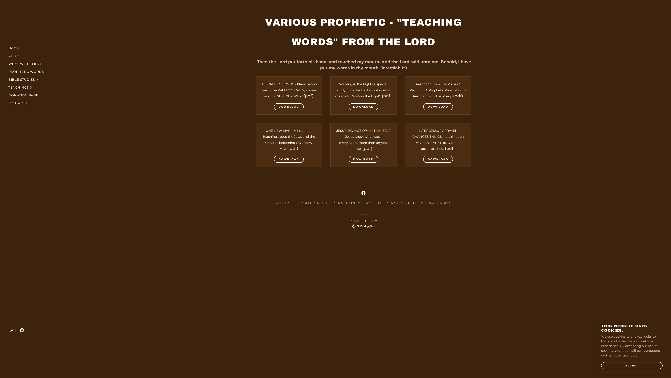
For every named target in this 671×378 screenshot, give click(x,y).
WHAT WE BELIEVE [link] (25, 64)
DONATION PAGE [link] (23, 95)
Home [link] (13, 48)
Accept (631, 365)
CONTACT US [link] (19, 103)
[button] (32, 56)
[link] (21, 330)
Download (289, 106)
